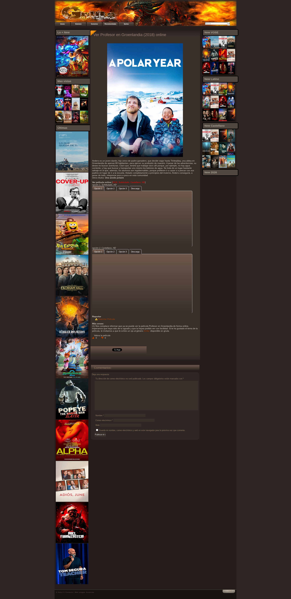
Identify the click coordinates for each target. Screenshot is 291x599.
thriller (147, 331)
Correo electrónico (104, 420)
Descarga (135, 188)
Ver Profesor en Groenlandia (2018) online (129, 34)
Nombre (99, 415)
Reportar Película (106, 319)
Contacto (69, 592)
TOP (230, 591)
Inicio (62, 24)
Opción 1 (98, 188)
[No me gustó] (102, 338)
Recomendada (110, 24)
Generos (94, 24)
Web (97, 425)
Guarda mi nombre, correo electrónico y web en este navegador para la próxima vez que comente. (142, 430)
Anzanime (90, 592)
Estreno (78, 24)
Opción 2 (110, 188)
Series (126, 24)
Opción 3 (123, 188)
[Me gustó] (93, 338)
